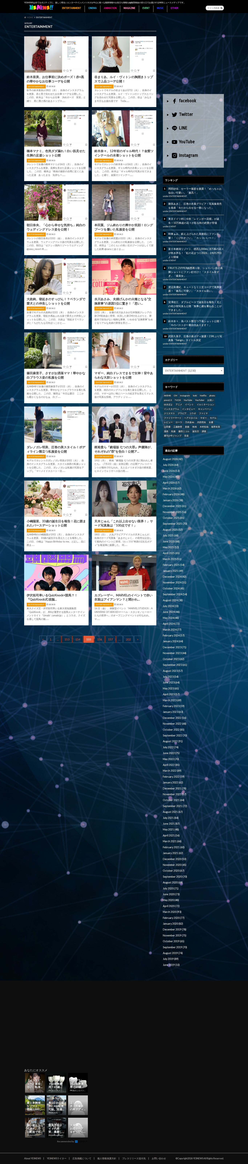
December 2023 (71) (174, 647)
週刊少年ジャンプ (172, 435)
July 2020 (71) (170, 888)
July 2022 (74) (170, 747)
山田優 (167, 426)
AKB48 (167, 395)
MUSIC (160, 8)
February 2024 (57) (173, 635)
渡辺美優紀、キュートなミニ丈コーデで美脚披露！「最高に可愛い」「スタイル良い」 (195, 289)
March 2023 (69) (172, 700)
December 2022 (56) (174, 717)
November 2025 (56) (174, 512)
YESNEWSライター (56, 1158)
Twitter (186, 114)
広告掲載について (81, 1158)
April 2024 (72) (171, 623)
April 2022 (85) (171, 764)
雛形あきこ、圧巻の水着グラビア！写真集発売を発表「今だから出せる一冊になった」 (195, 205)
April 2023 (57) (171, 694)
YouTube (187, 141)
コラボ (192, 413)
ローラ (179, 422)
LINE (183, 127)
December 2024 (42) (174, 576)
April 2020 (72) (171, 906)
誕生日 (195, 431)
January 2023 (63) (173, 711)
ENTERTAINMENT (71, 8)
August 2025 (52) (173, 529)
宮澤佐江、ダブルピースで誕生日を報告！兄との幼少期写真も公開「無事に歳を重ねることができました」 (195, 306)
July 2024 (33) (170, 606)
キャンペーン (204, 409)
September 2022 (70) (175, 735)
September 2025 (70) (175, 523)
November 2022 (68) (174, 723)
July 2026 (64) (170, 464)
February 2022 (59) (173, 776)
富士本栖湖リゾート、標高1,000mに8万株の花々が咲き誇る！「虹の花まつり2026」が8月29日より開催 (196, 252)
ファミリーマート (172, 417)
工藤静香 (177, 426)
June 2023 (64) (171, 682)
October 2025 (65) (173, 517)
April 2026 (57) (171, 482)
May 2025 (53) (171, 547)
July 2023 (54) (170, 676)
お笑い (210, 400)
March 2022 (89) (172, 770)
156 (99, 639)
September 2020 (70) (175, 876)
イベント (189, 404)
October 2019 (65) (173, 941)
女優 (211, 422)
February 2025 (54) (173, 564)
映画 (194, 426)
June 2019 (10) (171, 964)
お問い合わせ (159, 1158)
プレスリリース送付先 (134, 1158)
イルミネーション (205, 404)
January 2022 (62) (173, 782)
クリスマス (169, 413)
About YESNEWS (32, 1158)
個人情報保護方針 (106, 1158)
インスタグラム (171, 409)
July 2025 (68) (170, 535)
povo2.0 (168, 400)
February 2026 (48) (173, 494)
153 (66, 639)
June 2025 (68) (171, 541)
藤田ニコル (183, 431)
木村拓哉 (204, 426)
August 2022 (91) (173, 741)
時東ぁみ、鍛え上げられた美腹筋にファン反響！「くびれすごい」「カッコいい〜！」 (193, 235)
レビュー (168, 422)
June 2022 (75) (171, 753)
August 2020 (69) (173, 882)
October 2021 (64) (173, 800)
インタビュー (188, 409)
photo (212, 395)
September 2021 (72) (175, 806)
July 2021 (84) (170, 817)
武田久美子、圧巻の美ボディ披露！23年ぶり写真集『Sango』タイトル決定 (195, 338)
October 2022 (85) (173, 729)
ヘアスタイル (190, 417)
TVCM (178, 400)
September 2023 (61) (175, 664)
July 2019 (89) (170, 958)
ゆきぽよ (168, 404)
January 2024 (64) (173, 641)
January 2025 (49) (173, 570)
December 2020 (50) (174, 859)
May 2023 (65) (171, 688)
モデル (213, 417)
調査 (204, 431)
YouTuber (199, 400)
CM (175, 395)
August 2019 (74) (173, 953)
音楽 (186, 435)
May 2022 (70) (171, 759)
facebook (187, 100)
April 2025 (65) (171, 553)
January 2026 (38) (173, 500)
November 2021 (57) (174, 794)
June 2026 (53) (171, 470)
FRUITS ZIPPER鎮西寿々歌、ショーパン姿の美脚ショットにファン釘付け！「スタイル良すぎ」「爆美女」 (195, 271)
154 (77, 639)
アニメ (179, 404)
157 (110, 639)
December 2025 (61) (174, 506)
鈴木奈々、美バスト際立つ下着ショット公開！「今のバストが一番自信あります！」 (195, 323)
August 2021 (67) (173, 811)
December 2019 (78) (174, 929)
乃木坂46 (189, 422)
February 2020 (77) (173, 917)
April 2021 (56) (171, 835)
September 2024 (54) (175, 594)
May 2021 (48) (171, 829)
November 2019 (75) (174, 935)
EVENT (146, 8)
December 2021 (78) (174, 788)
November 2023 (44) (174, 653)
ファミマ (203, 413)
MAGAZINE (129, 8)
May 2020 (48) (171, 900)
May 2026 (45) (171, 476)
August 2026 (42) (173, 459)
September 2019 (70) (175, 947)
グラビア (182, 413)
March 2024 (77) (172, 629)
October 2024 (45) (173, 588)
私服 (173, 431)
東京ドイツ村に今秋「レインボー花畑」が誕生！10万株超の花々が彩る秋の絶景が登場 (193, 220)
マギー (203, 417)
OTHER (174, 8)
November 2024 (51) (174, 582)
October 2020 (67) (173, 870)
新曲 (187, 426)
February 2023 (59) (173, 706)
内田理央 (201, 422)
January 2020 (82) (173, 923)
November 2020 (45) (174, 864)
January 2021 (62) (173, 853)
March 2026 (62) (172, 488)
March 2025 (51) (172, 559)
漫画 (166, 431)
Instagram (188, 155)
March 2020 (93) (172, 911)
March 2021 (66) (172, 841)
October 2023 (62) (173, 659)
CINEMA (92, 8)
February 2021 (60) (173, 847)
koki (195, 395)
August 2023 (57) (173, 670)
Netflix (203, 395)
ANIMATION (110, 8)
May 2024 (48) (171, 617)
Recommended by (65, 1141)
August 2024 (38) (173, 600)
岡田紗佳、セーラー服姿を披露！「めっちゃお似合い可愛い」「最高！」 (195, 190)
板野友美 (215, 426)
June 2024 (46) (171, 611)
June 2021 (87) (171, 823)
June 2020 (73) (171, 894)
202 (128, 639)
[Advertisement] (193, 57)
